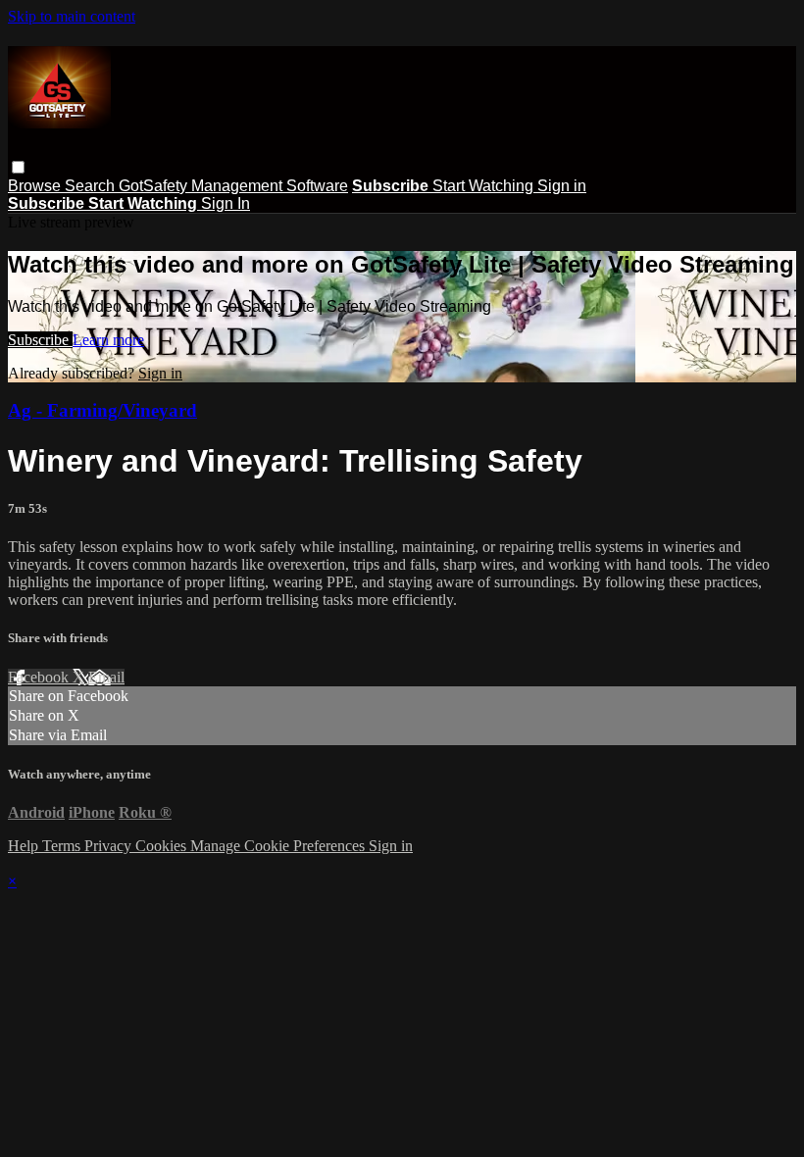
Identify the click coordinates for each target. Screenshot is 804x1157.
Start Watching (484, 185)
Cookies (162, 845)
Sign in (561, 185)
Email (106, 677)
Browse (36, 185)
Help (25, 845)
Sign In (225, 203)
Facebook (40, 677)
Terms (63, 845)
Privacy (109, 845)
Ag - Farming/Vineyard (102, 410)
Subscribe (40, 339)
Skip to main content (71, 16)
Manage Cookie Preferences (279, 845)
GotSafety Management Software (233, 185)
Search (92, 185)
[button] (18, 167)
